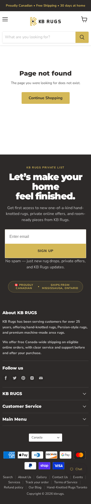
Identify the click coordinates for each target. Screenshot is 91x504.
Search (8, 477)
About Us (24, 477)
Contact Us (60, 477)
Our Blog (35, 487)
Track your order (37, 482)
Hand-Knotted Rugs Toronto (67, 487)
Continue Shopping (46, 98)
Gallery (41, 477)
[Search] (82, 37)
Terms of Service (65, 482)
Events (78, 477)
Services (14, 482)
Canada (43, 437)
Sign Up (45, 251)
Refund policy (13, 487)
